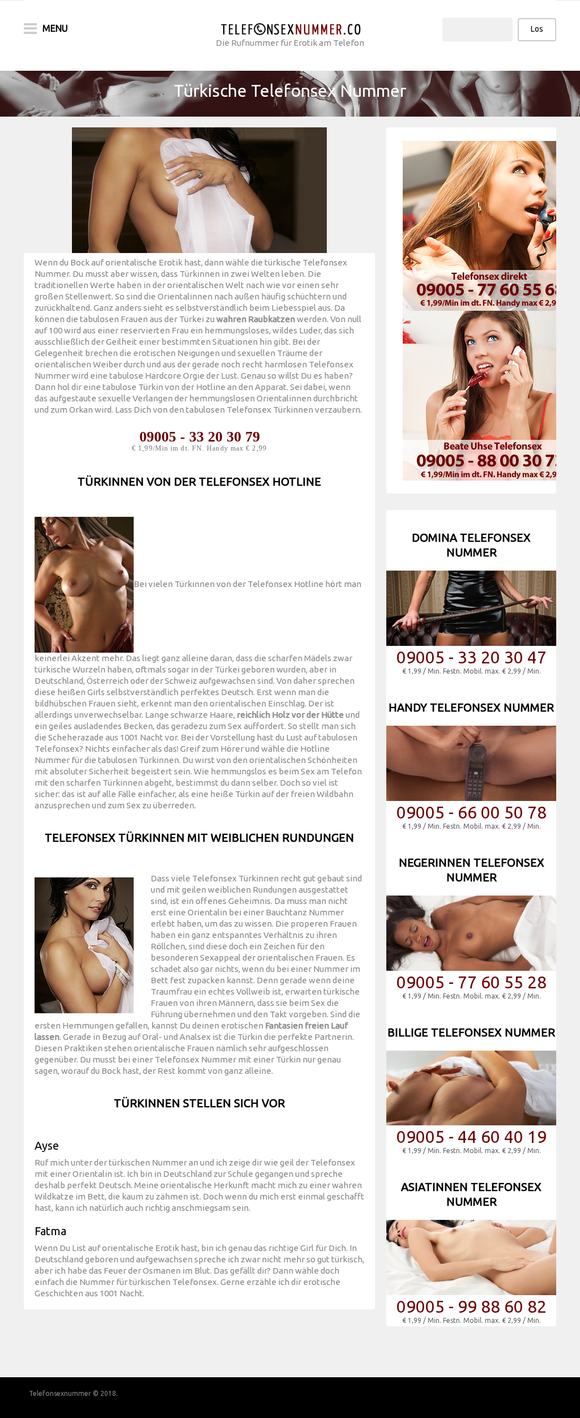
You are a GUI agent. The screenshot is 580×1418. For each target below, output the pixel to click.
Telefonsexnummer (60, 1393)
